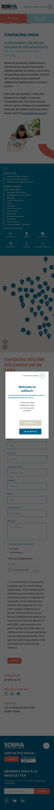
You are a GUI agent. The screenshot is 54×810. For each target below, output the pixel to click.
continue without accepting (31, 376)
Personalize (30, 423)
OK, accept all (30, 431)
